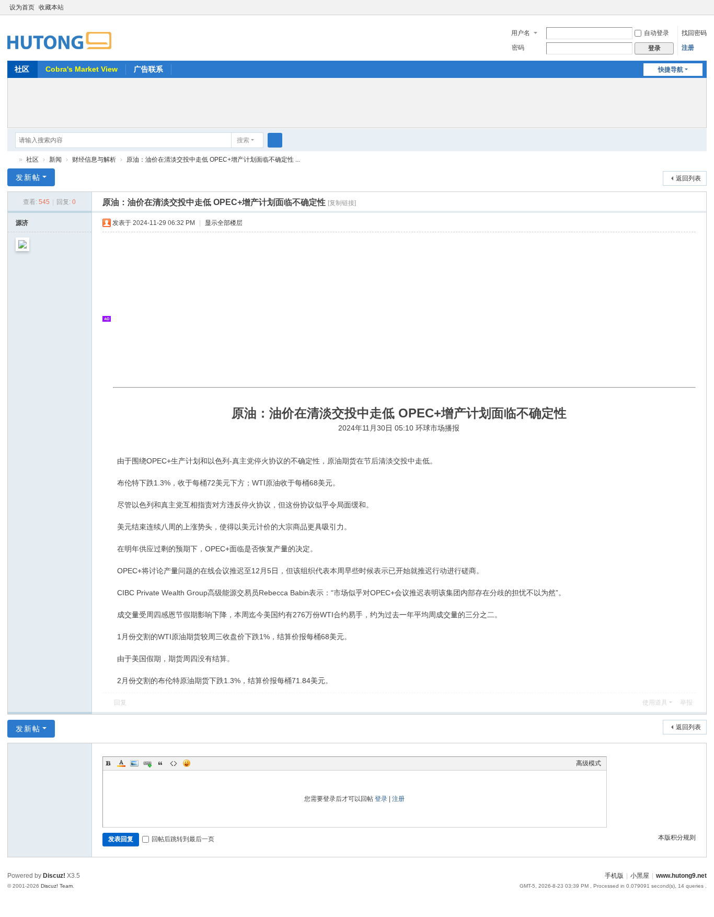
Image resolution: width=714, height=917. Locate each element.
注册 (688, 47)
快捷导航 (670, 69)
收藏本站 (51, 7)
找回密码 (694, 33)
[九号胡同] (59, 34)
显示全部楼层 (224, 223)
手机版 (614, 875)
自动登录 (656, 33)
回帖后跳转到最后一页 (183, 839)
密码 (518, 47)
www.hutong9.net (681, 875)
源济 (22, 223)
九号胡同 (11, 159)
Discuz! (54, 875)
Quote (160, 763)
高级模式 (588, 763)
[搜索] (275, 140)
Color (121, 763)
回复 (120, 702)
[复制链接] (342, 203)
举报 (686, 702)
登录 (381, 798)
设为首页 (21, 7)
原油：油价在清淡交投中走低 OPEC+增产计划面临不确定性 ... (213, 159)
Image (134, 763)
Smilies (186, 763)
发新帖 (28, 177)
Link (147, 763)
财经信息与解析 (94, 159)
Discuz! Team (57, 886)
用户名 (520, 33)
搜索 (243, 140)
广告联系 (148, 69)
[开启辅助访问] (692, 7)
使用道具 (654, 702)
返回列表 (688, 178)
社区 (22, 69)
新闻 (55, 159)
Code (173, 763)
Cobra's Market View (81, 69)
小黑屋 (639, 875)
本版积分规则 (677, 837)
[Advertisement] (357, 101)
